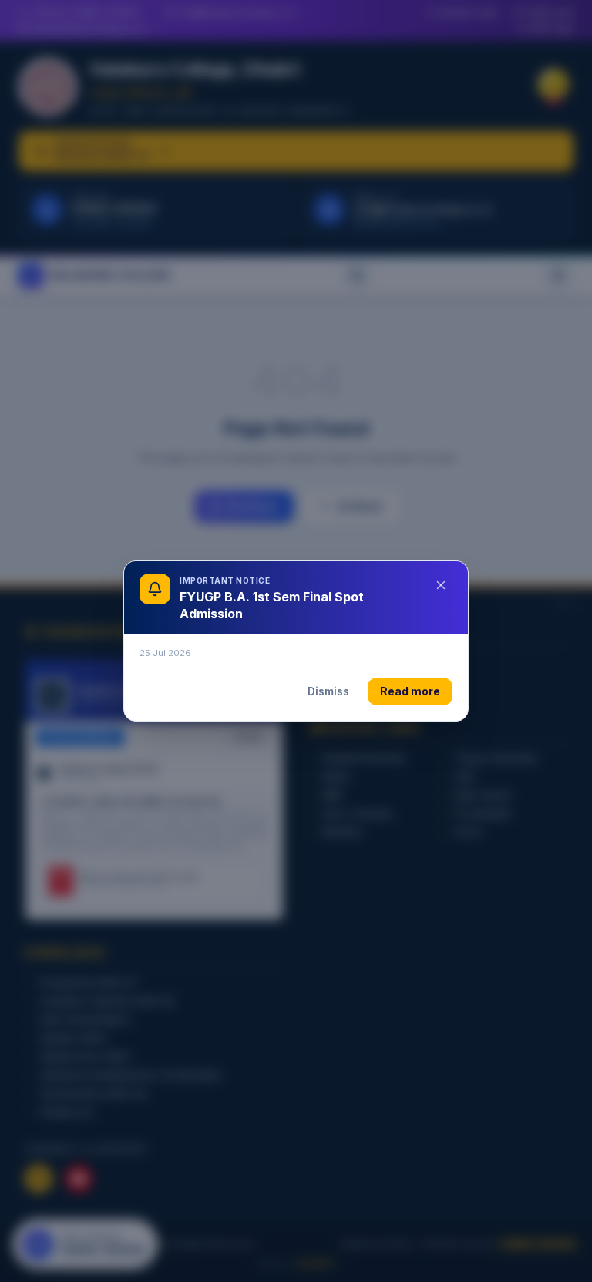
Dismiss (328, 691)
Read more (410, 691)
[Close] (440, 585)
